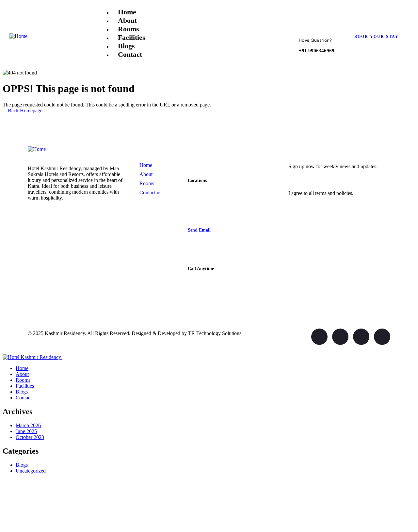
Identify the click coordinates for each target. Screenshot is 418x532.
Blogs (22, 465)
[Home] (18, 36)
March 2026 (28, 425)
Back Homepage (24, 110)
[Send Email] (194, 219)
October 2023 (30, 437)
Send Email (199, 230)
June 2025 (26, 431)
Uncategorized (31, 471)
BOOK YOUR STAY (376, 36)
